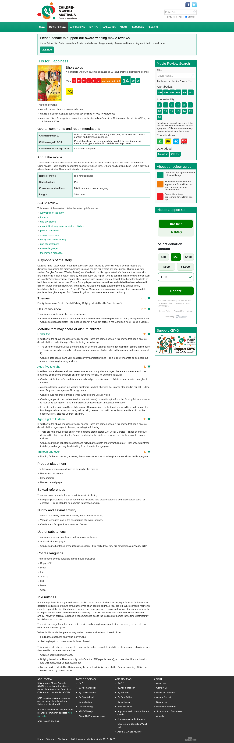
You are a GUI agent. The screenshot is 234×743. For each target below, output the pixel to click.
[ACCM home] (57, 19)
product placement (50, 230)
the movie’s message (51, 252)
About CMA (44, 679)
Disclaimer (63, 739)
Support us (161, 702)
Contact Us (161, 687)
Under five (91, 334)
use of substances (49, 244)
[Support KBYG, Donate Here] (175, 354)
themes (44, 217)
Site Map (50, 739)
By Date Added (86, 697)
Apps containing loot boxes (131, 719)
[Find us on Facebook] (187, 4)
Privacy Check (124, 706)
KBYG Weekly (86, 711)
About (158, 679)
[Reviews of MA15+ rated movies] (185, 145)
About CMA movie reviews (92, 716)
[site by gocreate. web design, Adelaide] (191, 740)
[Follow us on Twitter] (194, 4)
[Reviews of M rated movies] (177, 145)
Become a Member (166, 706)
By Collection (85, 702)
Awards (160, 716)
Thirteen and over (91, 451)
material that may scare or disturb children (62, 226)
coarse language (48, 248)
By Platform (123, 692)
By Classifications (87, 692)
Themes (91, 298)
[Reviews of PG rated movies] (169, 145)
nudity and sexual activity (53, 239)
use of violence (48, 221)
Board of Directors (165, 692)
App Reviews (123, 679)
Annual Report (163, 697)
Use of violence (91, 309)
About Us (161, 683)
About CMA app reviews (129, 731)
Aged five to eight (91, 366)
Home (40, 739)
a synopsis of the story (52, 212)
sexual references (49, 235)
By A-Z (82, 683)
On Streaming (86, 706)
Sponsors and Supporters (169, 711)
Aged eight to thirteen (91, 419)
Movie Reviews (86, 679)
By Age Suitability (87, 687)
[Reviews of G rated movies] (160, 145)
